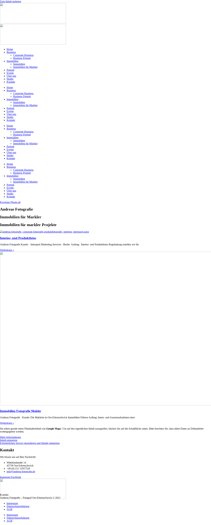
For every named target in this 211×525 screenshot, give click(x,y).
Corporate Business (23, 55)
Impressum (12, 503)
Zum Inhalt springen (10, 1)
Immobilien (12, 61)
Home (10, 49)
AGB (9, 509)
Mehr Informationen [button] (10, 437)
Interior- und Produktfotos (18, 238)
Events (10, 73)
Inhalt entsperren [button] (8, 440)
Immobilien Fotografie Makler (20, 411)
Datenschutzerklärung (18, 506)
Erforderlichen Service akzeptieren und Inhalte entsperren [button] (30, 443)
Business (11, 52)
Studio (10, 78)
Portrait (10, 70)
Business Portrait (22, 58)
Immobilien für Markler (25, 67)
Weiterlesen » (7, 250)
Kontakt (11, 81)
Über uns (11, 76)
